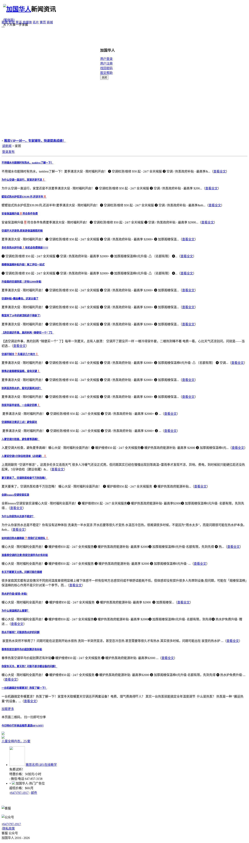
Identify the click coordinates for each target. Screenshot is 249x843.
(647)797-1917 (19, 792)
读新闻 (6, 146)
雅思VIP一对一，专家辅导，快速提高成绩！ (35, 140)
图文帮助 (106, 72)
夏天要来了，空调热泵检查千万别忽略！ (24, 477)
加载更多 (8, 709)
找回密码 (106, 68)
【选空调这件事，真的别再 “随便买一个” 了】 (27, 332)
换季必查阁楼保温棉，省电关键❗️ (21, 371)
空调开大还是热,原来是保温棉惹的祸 (22, 230)
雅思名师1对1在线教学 (41, 764)
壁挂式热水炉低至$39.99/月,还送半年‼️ (24, 196)
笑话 (19, 22)
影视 (12, 22)
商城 (50, 22)
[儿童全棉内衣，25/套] (50, 737)
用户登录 (106, 58)
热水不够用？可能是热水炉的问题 (20, 632)
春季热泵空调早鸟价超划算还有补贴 (22, 649)
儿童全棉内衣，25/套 (16, 741)
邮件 (34, 792)
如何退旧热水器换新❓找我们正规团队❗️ (25, 538)
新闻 (5, 22)
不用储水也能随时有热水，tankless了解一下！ (27, 162)
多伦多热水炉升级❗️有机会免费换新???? (25, 247)
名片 (36, 22)
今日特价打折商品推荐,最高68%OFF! (23, 725)
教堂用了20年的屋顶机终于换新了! (21, 315)
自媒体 (27, 22)
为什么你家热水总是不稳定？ (18, 516)
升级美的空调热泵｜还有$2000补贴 (21, 281)
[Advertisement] (124, 109)
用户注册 (106, 63)
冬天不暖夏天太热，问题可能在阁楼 (22, 572)
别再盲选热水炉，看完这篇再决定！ (22, 388)
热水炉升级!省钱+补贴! (14, 593)
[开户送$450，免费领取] (3, 733)
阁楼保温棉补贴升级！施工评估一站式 (23, 264)
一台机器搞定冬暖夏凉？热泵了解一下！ (24, 687)
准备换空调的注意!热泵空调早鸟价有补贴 (25, 555)
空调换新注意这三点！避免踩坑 (19, 422)
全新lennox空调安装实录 (15, 494)
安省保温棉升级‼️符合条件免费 (20, 213)
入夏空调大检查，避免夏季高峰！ (20, 439)
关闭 (104, 77)
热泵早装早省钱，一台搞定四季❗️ (21, 405)
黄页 (43, 22)
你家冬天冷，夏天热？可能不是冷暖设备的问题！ (29, 666)
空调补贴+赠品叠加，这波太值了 (20, 298)
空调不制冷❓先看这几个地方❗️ (20, 354)
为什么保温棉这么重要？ (15, 610)
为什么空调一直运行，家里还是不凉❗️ (23, 179)
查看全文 (219, 171)
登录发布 (8, 151)
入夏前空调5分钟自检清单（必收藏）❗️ (24, 456)
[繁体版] (8, 20)
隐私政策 (8, 828)
